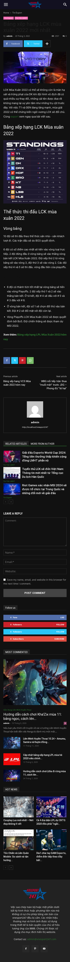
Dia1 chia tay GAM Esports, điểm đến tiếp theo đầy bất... (51, 857)
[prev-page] (5, 502)
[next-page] (11, 502)
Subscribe (59, 639)
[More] (47, 43)
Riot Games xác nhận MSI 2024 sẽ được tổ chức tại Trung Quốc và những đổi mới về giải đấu (44, 489)
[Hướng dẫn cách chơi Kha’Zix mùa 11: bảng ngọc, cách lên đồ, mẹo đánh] (35, 682)
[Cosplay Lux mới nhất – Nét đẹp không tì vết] (18, 806)
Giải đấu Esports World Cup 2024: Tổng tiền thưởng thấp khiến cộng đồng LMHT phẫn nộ (44, 456)
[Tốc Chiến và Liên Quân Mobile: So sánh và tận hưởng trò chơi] (18, 839)
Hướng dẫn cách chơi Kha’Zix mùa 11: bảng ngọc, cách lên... (32, 716)
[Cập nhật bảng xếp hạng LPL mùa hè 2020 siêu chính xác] (11, 759)
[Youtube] (44, 948)
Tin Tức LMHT (21, 18)
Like (62, 617)
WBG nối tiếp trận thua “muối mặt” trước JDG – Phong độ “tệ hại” (53, 385)
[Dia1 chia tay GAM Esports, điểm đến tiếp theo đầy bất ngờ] (51, 839)
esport (15, 116)
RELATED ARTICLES (16, 443)
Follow (60, 624)
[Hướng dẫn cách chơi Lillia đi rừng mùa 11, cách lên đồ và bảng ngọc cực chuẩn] (11, 775)
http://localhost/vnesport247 (35, 427)
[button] (5, 4)
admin (9, 36)
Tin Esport (17, 12)
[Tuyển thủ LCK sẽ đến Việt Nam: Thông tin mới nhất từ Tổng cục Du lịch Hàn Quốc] (11, 473)
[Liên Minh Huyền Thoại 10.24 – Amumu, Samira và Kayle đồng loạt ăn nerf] (11, 743)
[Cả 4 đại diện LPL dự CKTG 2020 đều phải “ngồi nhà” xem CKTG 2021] (51, 806)
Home (6, 12)
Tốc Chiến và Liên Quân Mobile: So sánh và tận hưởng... (16, 857)
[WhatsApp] (30, 360)
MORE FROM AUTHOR (42, 443)
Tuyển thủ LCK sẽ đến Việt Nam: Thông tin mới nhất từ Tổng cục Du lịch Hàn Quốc (43, 472)
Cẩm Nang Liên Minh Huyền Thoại (17, 710)
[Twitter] (14, 360)
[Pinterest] (22, 360)
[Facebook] (6, 360)
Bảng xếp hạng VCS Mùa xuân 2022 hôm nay (17, 383)
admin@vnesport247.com (41, 939)
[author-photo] (35, 417)
